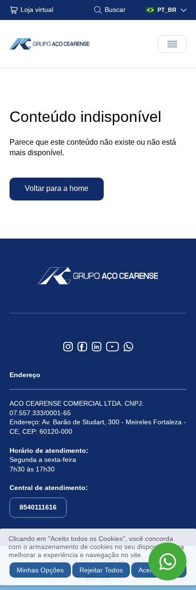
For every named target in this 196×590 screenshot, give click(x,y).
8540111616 (38, 507)
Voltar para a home (56, 188)
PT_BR (166, 10)
